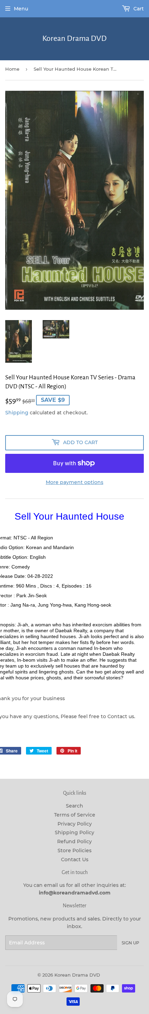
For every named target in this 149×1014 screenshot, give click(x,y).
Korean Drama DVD (74, 38)
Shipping (16, 412)
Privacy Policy (75, 824)
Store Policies (74, 850)
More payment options (74, 482)
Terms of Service (74, 815)
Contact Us (74, 859)
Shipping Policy (74, 832)
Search (74, 806)
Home (12, 69)
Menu (21, 9)
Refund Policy (74, 841)
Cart (138, 9)
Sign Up (130, 942)
